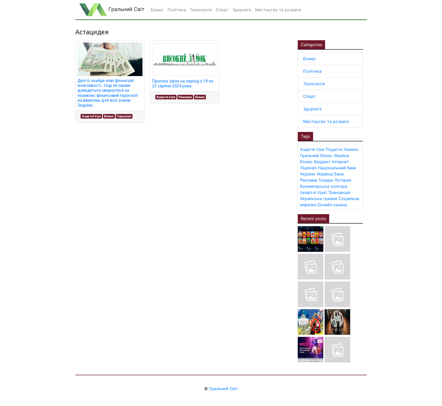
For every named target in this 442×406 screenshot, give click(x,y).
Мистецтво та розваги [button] (278, 9)
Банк (339, 173)
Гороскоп (124, 116)
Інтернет (340, 161)
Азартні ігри (91, 116)
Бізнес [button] (157, 9)
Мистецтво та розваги (326, 121)
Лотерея (342, 180)
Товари (325, 180)
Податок (334, 149)
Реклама (185, 97)
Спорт (309, 96)
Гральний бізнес (316, 155)
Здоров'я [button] (242, 9)
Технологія (314, 83)
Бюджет (322, 161)
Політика (312, 71)
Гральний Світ (126, 9)
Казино (351, 149)
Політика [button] (177, 9)
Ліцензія (308, 167)
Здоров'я (312, 108)
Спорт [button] (222, 9)
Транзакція (339, 192)
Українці (325, 173)
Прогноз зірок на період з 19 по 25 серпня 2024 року (183, 83)
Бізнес (109, 116)
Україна (341, 155)
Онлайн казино (332, 204)
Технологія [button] (201, 9)
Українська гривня (318, 198)
